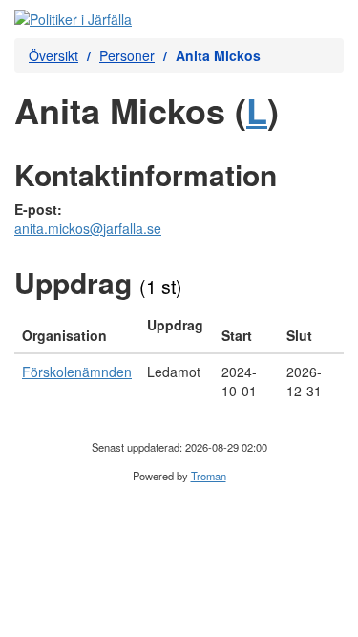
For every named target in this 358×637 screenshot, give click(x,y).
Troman (208, 475)
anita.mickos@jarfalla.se (87, 228)
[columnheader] (76, 330)
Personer (127, 55)
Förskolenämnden (77, 371)
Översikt (53, 55)
